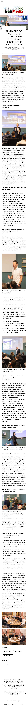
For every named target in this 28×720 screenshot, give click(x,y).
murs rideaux (7, 674)
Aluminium (16, 47)
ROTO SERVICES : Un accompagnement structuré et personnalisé (14, 693)
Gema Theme (10, 701)
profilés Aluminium (19, 674)
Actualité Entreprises (9, 47)
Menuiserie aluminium (11, 48)
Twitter (14, 704)
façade (19, 47)
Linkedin (21, 704)
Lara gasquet (20, 48)
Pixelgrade (18, 701)
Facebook (7, 704)
